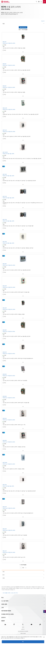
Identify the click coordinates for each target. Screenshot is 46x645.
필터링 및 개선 (23, 27)
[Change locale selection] (38, 1)
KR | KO (23, 627)
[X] (23, 624)
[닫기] (44, 637)
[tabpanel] (23, 298)
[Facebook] (14, 624)
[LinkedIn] (5, 624)
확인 (23, 641)
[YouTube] (31, 624)
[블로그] (40, 624)
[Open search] (36, 1)
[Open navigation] (44, 1)
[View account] (41, 1)
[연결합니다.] (44, 611)
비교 (5, 50)
